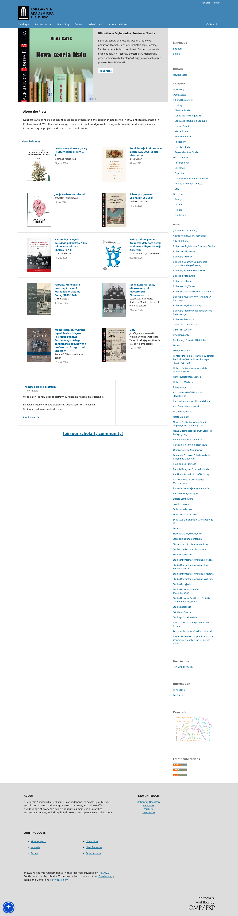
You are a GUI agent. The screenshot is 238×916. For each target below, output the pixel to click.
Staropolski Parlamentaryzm (187, 538)
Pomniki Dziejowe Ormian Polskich (191, 469)
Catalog (23, 24)
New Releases (180, 74)
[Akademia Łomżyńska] (185, 230)
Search (213, 24)
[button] (8, 907)
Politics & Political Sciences (188, 183)
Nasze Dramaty (181, 416)
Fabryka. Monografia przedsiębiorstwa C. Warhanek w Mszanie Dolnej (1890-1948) (67, 290)
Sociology (180, 167)
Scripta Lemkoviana (183, 498)
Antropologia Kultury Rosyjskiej (189, 235)
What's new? (96, 24)
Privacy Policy (60, 879)
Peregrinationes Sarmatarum (188, 439)
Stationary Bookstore (149, 802)
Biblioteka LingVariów (184, 286)
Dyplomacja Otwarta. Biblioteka (189, 340)
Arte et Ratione (181, 240)
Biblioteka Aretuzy (182, 256)
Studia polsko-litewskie (185, 617)
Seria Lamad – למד (182, 509)
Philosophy (180, 141)
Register (206, 2)
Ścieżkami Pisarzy (182, 612)
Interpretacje (179, 387)
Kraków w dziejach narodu (186, 406)
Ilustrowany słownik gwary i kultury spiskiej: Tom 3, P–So (71, 152)
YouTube (148, 809)
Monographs (38, 841)
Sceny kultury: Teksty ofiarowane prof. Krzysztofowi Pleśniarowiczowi (142, 290)
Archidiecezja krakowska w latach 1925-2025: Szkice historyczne (145, 152)
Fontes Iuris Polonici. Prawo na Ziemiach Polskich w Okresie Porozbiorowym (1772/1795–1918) (193, 359)
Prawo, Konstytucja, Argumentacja (191, 488)
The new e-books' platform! (39, 386)
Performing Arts (183, 136)
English (177, 48)
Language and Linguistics (188, 115)
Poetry (178, 199)
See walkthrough (183, 666)
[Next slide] (165, 65)
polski (176, 53)
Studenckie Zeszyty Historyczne (189, 549)
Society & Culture (184, 147)
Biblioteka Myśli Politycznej (187, 305)
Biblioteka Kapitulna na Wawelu (189, 270)
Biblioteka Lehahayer (184, 281)
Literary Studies (183, 126)
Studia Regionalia (182, 606)
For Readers (179, 689)
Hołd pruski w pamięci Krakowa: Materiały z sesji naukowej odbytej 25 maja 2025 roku (145, 245)
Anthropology (182, 162)
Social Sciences (180, 157)
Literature (178, 194)
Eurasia (177, 345)
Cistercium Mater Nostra (185, 324)
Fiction (178, 209)
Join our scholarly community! (93, 433)
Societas (177, 528)
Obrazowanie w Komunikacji (187, 449)
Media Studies (182, 131)
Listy (132, 329)
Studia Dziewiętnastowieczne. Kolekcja (193, 559)
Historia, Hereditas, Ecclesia (187, 376)
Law (177, 188)
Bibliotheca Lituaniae (184, 251)
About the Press (118, 24)
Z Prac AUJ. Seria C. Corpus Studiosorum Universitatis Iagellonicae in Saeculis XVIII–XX (193, 640)
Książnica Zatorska (182, 411)
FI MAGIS (103, 872)
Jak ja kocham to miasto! (70, 194)
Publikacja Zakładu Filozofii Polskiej (191, 474)
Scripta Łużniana (181, 503)
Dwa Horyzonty (181, 334)
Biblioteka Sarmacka (183, 319)
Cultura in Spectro (182, 329)
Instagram (149, 812)
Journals (35, 847)
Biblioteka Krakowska (184, 275)
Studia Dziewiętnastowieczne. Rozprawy (193, 573)
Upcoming (63, 24)
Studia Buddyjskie (182, 554)
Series (34, 853)
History (178, 105)
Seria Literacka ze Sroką (185, 514)
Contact (79, 24)
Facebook (148, 805)
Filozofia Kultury (181, 350)
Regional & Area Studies (187, 152)
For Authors (42, 24)
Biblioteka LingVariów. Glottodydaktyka (193, 291)
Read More (105, 70)
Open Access (179, 94)
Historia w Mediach (183, 381)
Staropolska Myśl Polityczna (187, 533)
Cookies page (106, 876)
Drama (178, 204)
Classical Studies (183, 110)
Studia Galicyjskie (182, 584)
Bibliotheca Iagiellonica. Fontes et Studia (194, 246)
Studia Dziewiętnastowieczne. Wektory (193, 578)
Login (217, 2)
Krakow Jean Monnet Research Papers (192, 401)
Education (180, 173)
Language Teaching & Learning (191, 120)
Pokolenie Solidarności (184, 463)
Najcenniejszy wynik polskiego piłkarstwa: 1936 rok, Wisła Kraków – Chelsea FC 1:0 (71, 245)
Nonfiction (180, 214)
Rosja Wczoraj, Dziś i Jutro (186, 493)
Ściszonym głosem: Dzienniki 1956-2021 (141, 196)
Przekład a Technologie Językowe (190, 444)
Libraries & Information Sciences (191, 178)
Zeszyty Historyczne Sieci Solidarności (192, 631)
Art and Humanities (183, 99)
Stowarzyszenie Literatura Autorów (191, 544)
